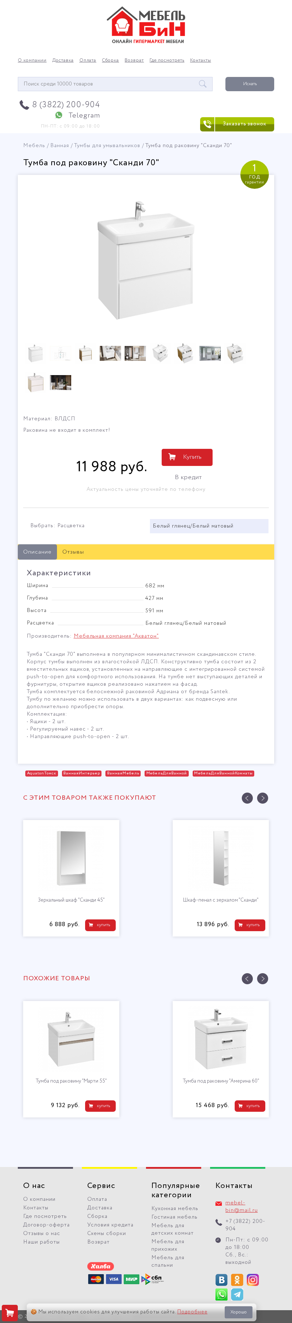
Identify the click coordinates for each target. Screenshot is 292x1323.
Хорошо (238, 1312)
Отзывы (73, 552)
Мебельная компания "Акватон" (116, 636)
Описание (37, 552)
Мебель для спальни (167, 1261)
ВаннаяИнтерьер (81, 773)
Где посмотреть (167, 60)
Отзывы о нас (41, 1234)
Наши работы (41, 1242)
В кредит (188, 477)
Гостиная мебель (174, 1217)
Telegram (84, 115)
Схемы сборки (106, 1234)
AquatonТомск (42, 773)
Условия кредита (110, 1225)
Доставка (63, 60)
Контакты (200, 60)
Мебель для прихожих (167, 1245)
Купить (192, 457)
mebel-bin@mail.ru (241, 1206)
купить (103, 925)
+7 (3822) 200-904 (245, 1225)
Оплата (88, 60)
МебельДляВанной (166, 773)
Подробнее (192, 1312)
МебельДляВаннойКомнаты (223, 773)
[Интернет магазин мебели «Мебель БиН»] (146, 42)
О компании (32, 60)
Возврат (134, 60)
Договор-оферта (46, 1225)
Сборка (110, 60)
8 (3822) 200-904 (66, 105)
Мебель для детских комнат (172, 1229)
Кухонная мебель (174, 1209)
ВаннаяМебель (123, 773)
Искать (250, 84)
